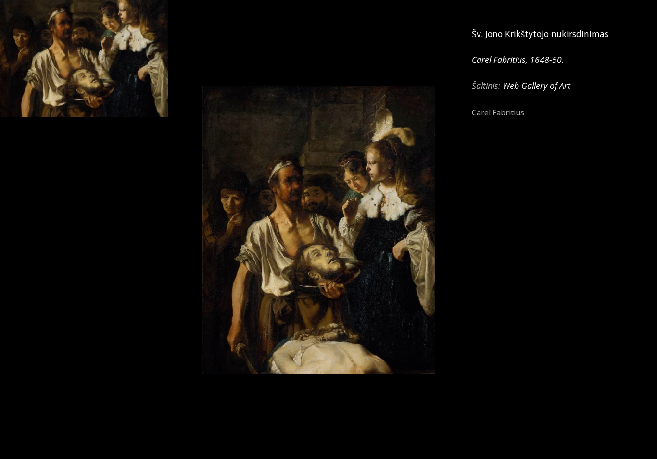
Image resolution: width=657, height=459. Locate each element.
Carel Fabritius (498, 112)
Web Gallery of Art (536, 85)
